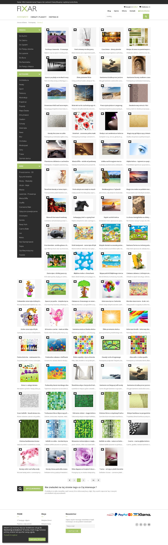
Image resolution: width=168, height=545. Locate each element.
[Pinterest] (141, 524)
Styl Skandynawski (26, 242)
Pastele (22, 255)
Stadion (22, 119)
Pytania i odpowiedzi (24, 524)
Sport (21, 89)
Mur (20, 136)
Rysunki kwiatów (25, 176)
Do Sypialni (23, 44)
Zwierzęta (23, 128)
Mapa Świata (24, 110)
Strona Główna (22, 22)
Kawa (21, 132)
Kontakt (132, 11)
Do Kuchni (23, 36)
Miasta (21, 189)
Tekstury (22, 93)
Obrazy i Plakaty (38, 17)
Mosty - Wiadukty (25, 181)
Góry (21, 150)
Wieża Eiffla (23, 198)
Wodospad (23, 145)
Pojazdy (22, 106)
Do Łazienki (23, 53)
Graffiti (21, 203)
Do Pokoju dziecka (26, 49)
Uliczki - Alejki (24, 185)
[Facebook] (137, 524)
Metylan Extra (46, 524)
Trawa (21, 154)
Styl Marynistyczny (26, 250)
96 (93, 480)
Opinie (116, 11)
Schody (22, 123)
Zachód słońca (25, 158)
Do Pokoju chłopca (26, 66)
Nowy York (23, 224)
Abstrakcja (23, 97)
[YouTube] (149, 524)
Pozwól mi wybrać (10, 535)
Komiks (22, 220)
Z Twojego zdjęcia (23, 520)
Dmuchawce (24, 115)
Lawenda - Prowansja (27, 194)
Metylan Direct (46, 520)
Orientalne (23, 216)
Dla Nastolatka (24, 62)
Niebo (21, 237)
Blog (109, 11)
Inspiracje (53, 17)
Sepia (21, 246)
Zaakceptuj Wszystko (37, 539)
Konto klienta (144, 11)
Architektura (24, 80)
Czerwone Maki (25, 207)
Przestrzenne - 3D (26, 172)
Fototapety (22, 17)
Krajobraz (23, 102)
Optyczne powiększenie (28, 211)
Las (20, 233)
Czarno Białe (24, 229)
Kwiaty (21, 84)
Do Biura (22, 58)
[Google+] (145, 524)
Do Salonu (23, 40)
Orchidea (22, 141)
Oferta (124, 11)
